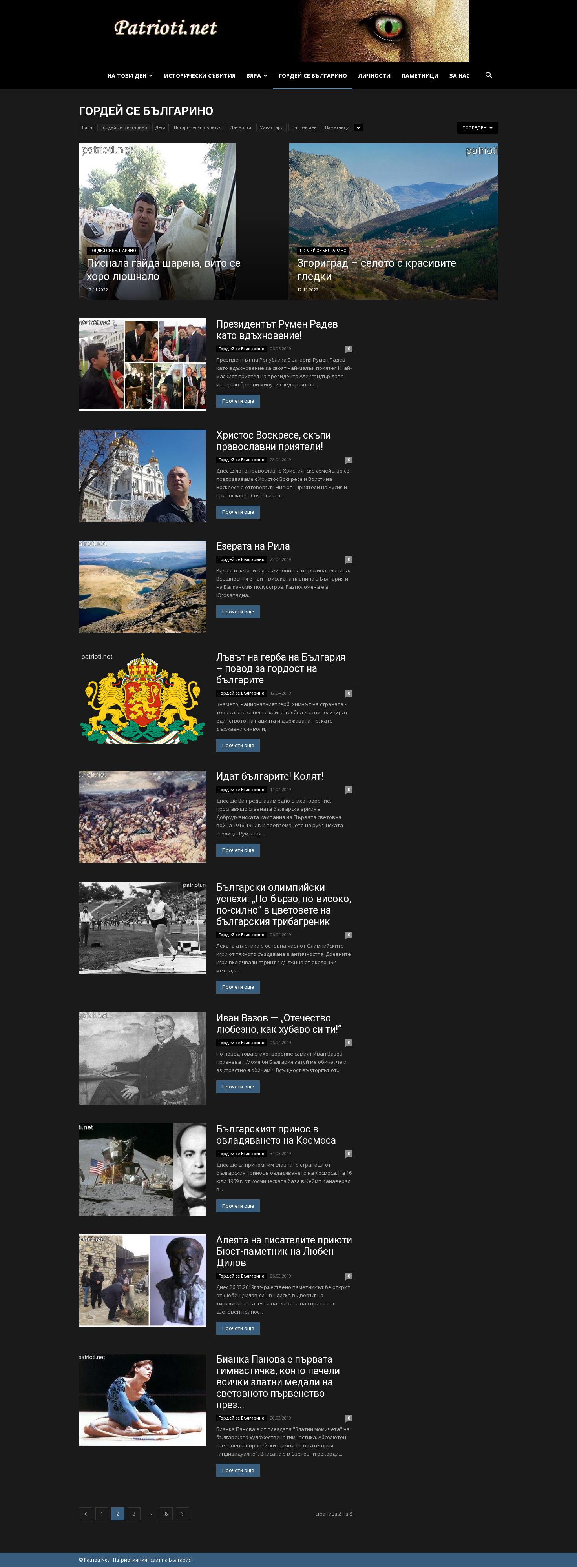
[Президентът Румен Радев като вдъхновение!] (142, 364)
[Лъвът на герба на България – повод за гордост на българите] (142, 698)
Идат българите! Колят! (269, 776)
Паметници (420, 75)
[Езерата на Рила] (142, 587)
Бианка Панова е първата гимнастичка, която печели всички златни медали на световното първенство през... (278, 1382)
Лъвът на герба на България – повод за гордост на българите (280, 669)
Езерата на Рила (253, 546)
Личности (374, 75)
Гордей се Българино (313, 75)
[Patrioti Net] (288, 31)
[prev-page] (85, 1513)
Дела (160, 127)
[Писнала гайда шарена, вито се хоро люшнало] (183, 232)
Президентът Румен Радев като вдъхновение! (277, 329)
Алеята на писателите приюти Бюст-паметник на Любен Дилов (284, 1251)
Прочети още (238, 401)
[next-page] (182, 1513)
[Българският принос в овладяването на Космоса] (142, 1169)
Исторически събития (200, 75)
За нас (459, 75)
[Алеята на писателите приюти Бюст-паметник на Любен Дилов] (142, 1280)
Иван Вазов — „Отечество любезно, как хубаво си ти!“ (278, 1023)
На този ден (127, 75)
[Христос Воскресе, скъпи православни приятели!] (142, 476)
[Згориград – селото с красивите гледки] (393, 226)
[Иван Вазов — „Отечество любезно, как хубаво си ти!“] (142, 1058)
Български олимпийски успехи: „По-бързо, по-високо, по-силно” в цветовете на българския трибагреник (283, 904)
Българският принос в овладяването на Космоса (276, 1134)
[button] (488, 76)
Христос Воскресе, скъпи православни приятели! (273, 441)
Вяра (254, 75)
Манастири (271, 127)
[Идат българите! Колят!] (142, 817)
